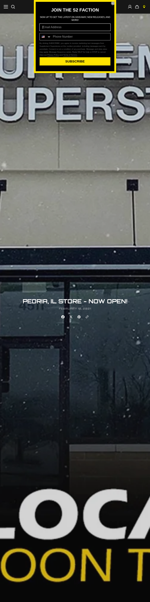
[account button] (130, 7)
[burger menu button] (6, 7)
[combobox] (45, 36)
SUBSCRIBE (75, 61)
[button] (137, 7)
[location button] (144, 7)
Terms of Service (70, 55)
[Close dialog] (113, 3)
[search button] (13, 7)
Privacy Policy (53, 55)
